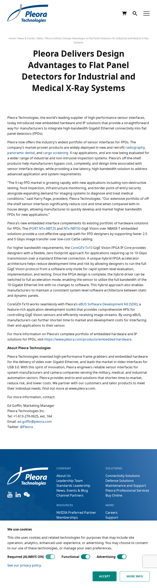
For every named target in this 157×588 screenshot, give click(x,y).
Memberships (67, 517)
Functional (70, 556)
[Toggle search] (135, 13)
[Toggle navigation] (146, 13)
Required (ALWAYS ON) (25, 556)
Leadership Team (69, 480)
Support (111, 517)
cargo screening (56, 153)
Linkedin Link (18, 494)
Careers (111, 512)
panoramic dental (21, 153)
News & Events (26, 38)
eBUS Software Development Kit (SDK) (107, 304)
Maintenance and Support (125, 485)
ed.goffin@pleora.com (34, 421)
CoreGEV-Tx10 (81, 247)
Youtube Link (9, 494)
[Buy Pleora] (124, 13)
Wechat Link (27, 494)
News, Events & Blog (72, 490)
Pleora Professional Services (127, 490)
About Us (63, 475)
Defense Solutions (119, 480)
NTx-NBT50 (72, 228)
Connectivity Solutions (122, 475)
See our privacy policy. (24, 565)
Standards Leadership (73, 485)
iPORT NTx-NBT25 (42, 228)
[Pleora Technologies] (27, 13)
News (40, 38)
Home (12, 38)
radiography (135, 147)
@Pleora (26, 427)
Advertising (106, 556)
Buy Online (113, 495)
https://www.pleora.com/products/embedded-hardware (87, 339)
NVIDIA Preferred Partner (76, 512)
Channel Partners (69, 495)
